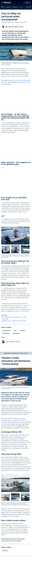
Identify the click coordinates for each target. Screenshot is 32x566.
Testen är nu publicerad (21, 311)
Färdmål (8, 7)
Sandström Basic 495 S (16, 305)
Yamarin (3, 420)
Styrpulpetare (5, 333)
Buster (23, 418)
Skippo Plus (12, 80)
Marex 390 (19, 435)
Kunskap (14, 7)
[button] (28, 235)
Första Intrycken (6, 330)
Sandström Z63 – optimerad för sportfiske (13, 321)
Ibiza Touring (10, 512)
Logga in (27, 2)
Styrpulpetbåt (16, 333)
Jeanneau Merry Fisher (18, 420)
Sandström (22, 330)
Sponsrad (4, 550)
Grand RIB (4, 422)
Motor (15, 330)
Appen (21, 7)
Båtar (2, 7)
